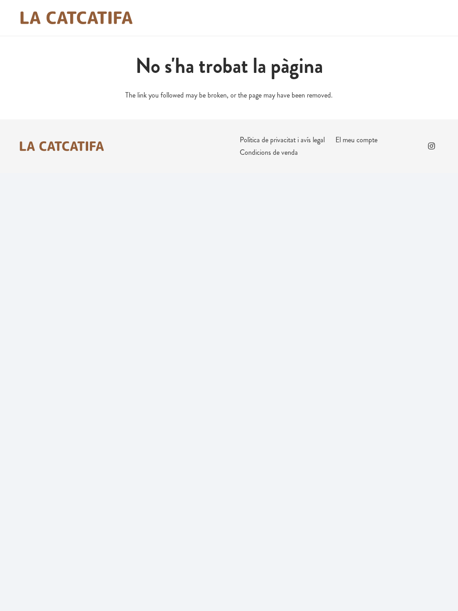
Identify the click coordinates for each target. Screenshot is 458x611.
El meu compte (356, 140)
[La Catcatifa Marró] (76, 18)
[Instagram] (431, 146)
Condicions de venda (269, 152)
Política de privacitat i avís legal (282, 140)
